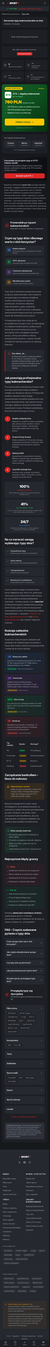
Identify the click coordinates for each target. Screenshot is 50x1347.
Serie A (31, 1017)
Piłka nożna (7, 1183)
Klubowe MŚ (12, 1032)
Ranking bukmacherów (34, 1206)
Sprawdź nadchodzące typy (29, 9)
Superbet (29, 1230)
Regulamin (16, 1336)
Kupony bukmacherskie (35, 1210)
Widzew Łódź (37, 1283)
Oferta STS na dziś (33, 1222)
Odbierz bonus (22, 122)
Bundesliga (12, 1020)
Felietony (6, 1239)
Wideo (5, 1204)
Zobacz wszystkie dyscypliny (23, 1117)
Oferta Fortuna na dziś (34, 1226)
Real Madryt (22, 1291)
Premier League (24, 1013)
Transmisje (7, 1216)
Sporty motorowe (10, 1194)
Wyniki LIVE (30, 1179)
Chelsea (33, 1291)
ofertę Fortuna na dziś (18, 617)
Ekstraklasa (12, 1013)
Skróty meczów (9, 1224)
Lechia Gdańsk (9, 1291)
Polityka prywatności (28, 1336)
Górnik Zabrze (9, 1283)
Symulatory (7, 1232)
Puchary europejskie (11, 1263)
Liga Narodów (27, 1024)
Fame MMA (12, 1078)
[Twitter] (19, 1162)
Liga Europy (31, 1020)
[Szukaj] (44, 3)
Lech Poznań (36, 1278)
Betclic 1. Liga (12, 1028)
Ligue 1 (21, 1020)
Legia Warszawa (22, 1278)
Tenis (5, 1186)
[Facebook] (24, 1162)
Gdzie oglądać (8, 1220)
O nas (8, 1336)
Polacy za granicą (10, 1208)
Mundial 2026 (25, 1028)
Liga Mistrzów (13, 1017)
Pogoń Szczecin (23, 1283)
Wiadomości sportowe (10, 14)
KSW (20, 1078)
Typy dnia (29, 1214)
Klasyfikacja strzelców (34, 1186)
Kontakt (40, 1336)
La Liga (23, 1017)
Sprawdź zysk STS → (24, 176)
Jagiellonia (26, 1287)
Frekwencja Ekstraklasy (12, 1228)
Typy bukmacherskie (34, 1218)
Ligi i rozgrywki (32, 1194)
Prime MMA (12, 1081)
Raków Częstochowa (11, 1287)
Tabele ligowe (31, 1183)
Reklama (25, 1339)
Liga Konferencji (13, 1024)
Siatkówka (7, 1190)
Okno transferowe (10, 1212)
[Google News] (30, 1162)
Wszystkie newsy (9, 1179)
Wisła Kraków (8, 1278)
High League (30, 1078)
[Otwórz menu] (3, 3)
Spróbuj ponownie (24, 54)
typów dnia (26, 185)
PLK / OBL (17, 1045)
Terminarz (29, 1190)
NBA (9, 1045)
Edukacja (6, 1236)
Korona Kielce (38, 1287)
